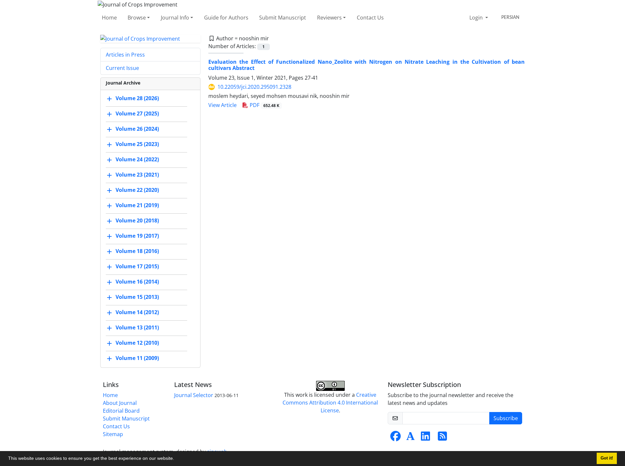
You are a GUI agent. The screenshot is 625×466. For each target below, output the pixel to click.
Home (109, 17)
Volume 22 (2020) (137, 190)
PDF (263, 105)
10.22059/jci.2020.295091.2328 (254, 86)
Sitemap (113, 434)
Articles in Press (125, 54)
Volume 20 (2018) (137, 220)
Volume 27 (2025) (137, 113)
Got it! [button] (607, 458)
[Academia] (410, 438)
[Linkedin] (425, 438)
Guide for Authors (226, 17)
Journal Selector (193, 395)
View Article (222, 105)
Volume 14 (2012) (137, 312)
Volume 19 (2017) (137, 236)
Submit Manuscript (282, 17)
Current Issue (122, 68)
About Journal (120, 402)
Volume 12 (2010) (137, 343)
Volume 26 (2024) (137, 129)
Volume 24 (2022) (137, 159)
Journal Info (175, 17)
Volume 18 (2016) (137, 251)
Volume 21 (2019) (137, 205)
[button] (176, 459)
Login (476, 17)
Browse (137, 17)
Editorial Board (121, 410)
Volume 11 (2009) (137, 358)
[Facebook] (395, 438)
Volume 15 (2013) (137, 297)
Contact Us (370, 17)
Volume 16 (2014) (137, 282)
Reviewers (329, 17)
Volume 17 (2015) (137, 266)
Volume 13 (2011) (137, 327)
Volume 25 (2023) (137, 144)
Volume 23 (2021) (137, 175)
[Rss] (442, 438)
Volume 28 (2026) (137, 98)
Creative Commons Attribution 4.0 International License (330, 402)
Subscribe (505, 418)
